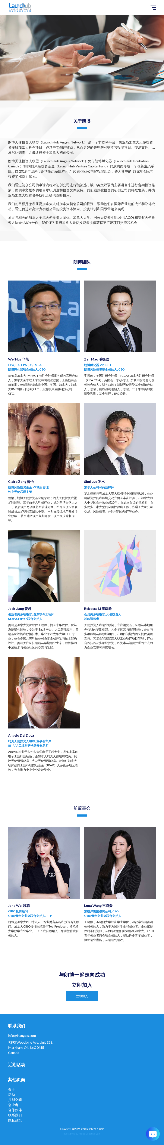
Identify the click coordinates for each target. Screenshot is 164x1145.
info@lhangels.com (22, 1035)
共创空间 (15, 1100)
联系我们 (15, 1115)
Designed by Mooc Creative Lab (82, 1133)
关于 (11, 1089)
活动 (11, 1094)
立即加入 (82, 996)
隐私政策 (15, 1120)
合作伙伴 (15, 1110)
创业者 (13, 1105)
